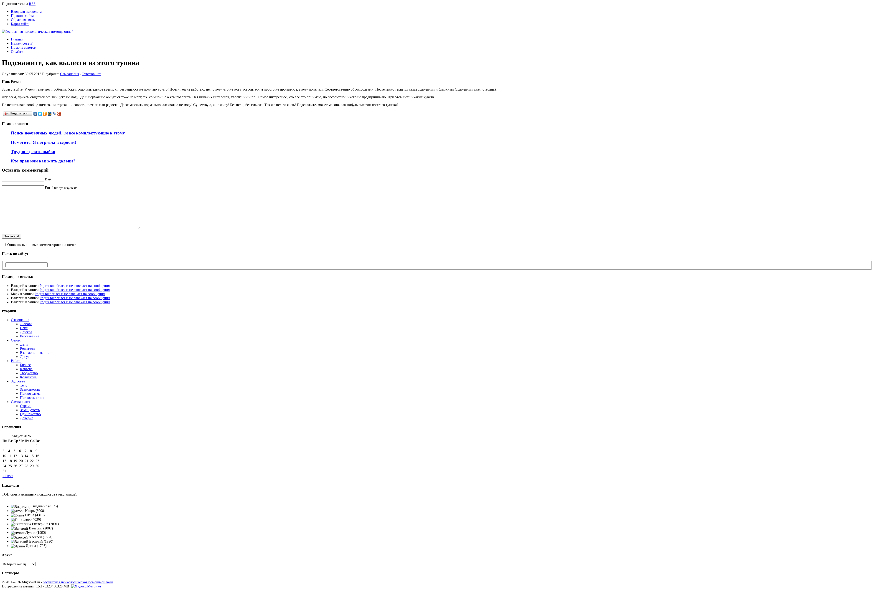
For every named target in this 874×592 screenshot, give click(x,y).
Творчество (29, 373)
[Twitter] (40, 114)
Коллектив (28, 377)
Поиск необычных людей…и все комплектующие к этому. (68, 133)
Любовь (26, 324)
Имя (49, 179)
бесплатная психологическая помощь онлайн (78, 582)
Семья (15, 340)
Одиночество (30, 414)
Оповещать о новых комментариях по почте (41, 245)
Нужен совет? (22, 43)
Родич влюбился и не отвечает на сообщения (75, 286)
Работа (16, 361)
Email (61, 188)
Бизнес (25, 365)
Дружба (26, 332)
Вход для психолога (26, 11)
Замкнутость (30, 410)
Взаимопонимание (34, 352)
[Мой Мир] (49, 114)
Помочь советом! (24, 47)
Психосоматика (32, 398)
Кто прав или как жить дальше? (43, 161)
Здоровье (18, 381)
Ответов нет (91, 74)
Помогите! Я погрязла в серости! (43, 142)
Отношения (20, 320)
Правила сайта (22, 16)
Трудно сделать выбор (33, 151)
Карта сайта (20, 24)
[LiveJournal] (54, 114)
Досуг (24, 357)
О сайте (17, 51)
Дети (24, 344)
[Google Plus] (59, 114)
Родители (27, 348)
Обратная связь (23, 20)
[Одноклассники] (45, 114)
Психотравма (30, 393)
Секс (24, 328)
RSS (32, 4)
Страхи (25, 406)
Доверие (26, 418)
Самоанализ (69, 74)
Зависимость (30, 389)
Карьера (26, 369)
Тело (23, 385)
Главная (17, 39)
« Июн (8, 476)
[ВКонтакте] (35, 114)
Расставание (29, 336)
